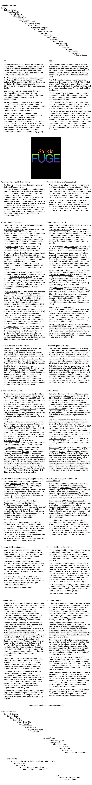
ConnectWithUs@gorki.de (53, 705)
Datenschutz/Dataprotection (69, 777)
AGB (57, 775)
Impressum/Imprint (69, 779)
